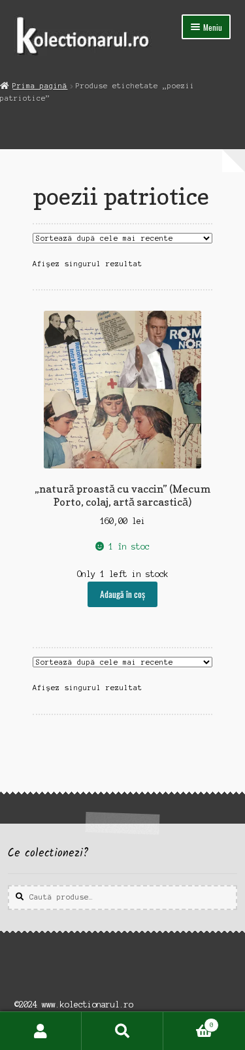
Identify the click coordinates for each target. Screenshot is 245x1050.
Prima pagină (39, 86)
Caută (122, 1031)
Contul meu (41, 1031)
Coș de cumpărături (188, 1021)
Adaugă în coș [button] (122, 594)
